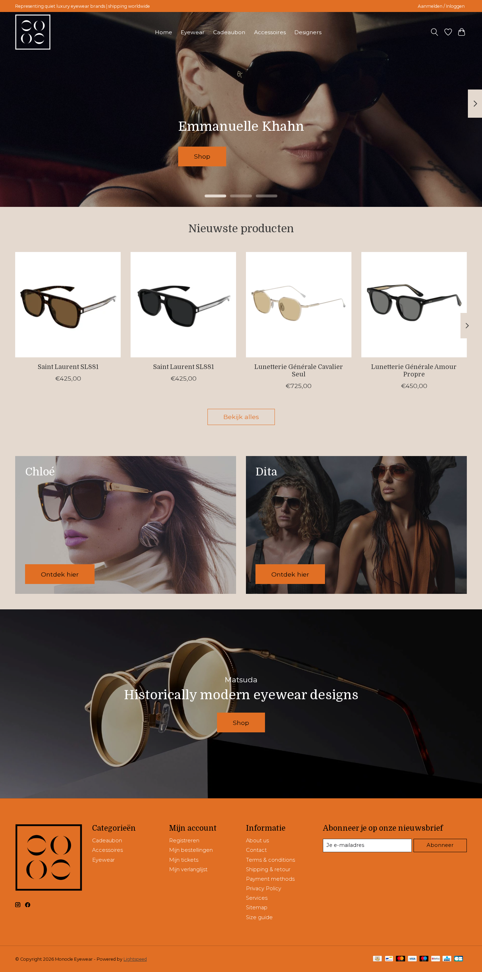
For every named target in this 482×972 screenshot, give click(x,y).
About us (257, 840)
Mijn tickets (183, 860)
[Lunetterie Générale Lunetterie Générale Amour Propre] (414, 304)
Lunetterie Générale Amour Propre (414, 370)
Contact (256, 850)
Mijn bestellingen (191, 850)
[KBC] (446, 959)
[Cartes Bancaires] (458, 959)
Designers (307, 32)
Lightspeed (135, 959)
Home (163, 32)
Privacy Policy (263, 888)
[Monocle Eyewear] (32, 32)
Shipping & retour (268, 869)
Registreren (184, 840)
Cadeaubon (229, 32)
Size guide (259, 917)
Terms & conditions (270, 860)
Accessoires (270, 32)
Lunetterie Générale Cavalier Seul (298, 370)
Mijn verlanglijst (188, 869)
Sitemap (256, 907)
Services (256, 898)
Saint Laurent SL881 (68, 366)
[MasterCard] (400, 959)
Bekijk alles (241, 416)
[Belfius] (435, 959)
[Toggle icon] (434, 32)
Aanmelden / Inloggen (441, 6)
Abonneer (440, 845)
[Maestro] (424, 959)
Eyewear (193, 32)
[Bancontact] (389, 959)
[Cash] (377, 959)
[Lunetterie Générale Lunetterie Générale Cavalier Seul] (298, 304)
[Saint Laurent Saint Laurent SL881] (68, 304)
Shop (222, 156)
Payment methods (270, 879)
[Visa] (412, 959)
